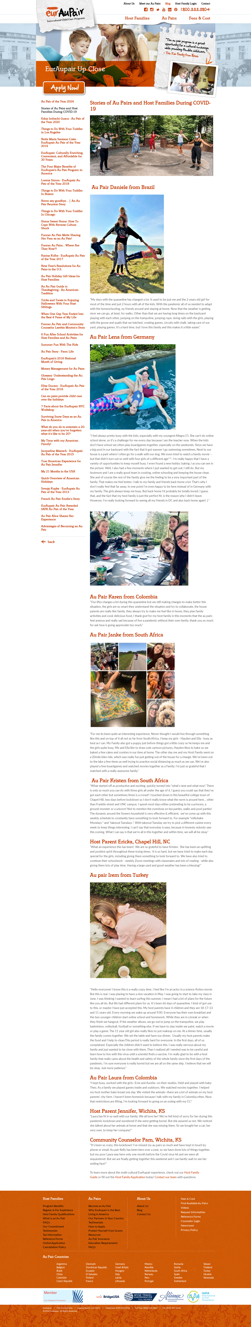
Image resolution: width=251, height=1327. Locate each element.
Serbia (177, 1267)
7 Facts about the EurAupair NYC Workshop (63, 408)
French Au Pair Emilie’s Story (60, 499)
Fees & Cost (199, 18)
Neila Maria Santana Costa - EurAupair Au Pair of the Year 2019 (60, 143)
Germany (120, 1264)
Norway (149, 1274)
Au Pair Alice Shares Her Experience (57, 517)
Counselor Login (190, 1221)
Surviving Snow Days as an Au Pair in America (61, 418)
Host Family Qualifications (58, 1214)
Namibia (149, 1267)
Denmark (91, 1264)
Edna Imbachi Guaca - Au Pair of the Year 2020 (62, 120)
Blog (167, 3)
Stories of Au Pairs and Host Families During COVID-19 (59, 110)
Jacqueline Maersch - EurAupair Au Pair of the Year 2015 (62, 452)
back (51, 542)
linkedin (169, 9)
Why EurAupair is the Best (104, 1210)
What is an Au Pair (54, 1218)
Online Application (54, 1243)
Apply (64, 88)
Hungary (119, 1271)
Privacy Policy (189, 1230)
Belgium (61, 1267)
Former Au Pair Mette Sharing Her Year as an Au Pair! (60, 236)
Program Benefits (53, 1206)
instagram (152, 9)
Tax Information (52, 1234)
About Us (129, 3)
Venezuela (208, 1278)
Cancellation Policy (54, 1247)
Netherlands (151, 1271)
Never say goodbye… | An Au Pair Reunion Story (60, 202)
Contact (205, 3)
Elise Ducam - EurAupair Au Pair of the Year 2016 (62, 387)
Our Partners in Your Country (106, 1218)
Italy (117, 1274)
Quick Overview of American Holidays (60, 480)
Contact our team (166, 1177)
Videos (185, 1207)
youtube (163, 9)
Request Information (193, 1212)
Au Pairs (169, 18)
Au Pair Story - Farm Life (57, 351)
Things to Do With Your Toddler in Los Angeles (62, 130)
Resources (94, 1234)
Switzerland (180, 1281)
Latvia (118, 1278)
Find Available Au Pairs (194, 1203)
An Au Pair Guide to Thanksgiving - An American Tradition (59, 290)
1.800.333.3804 (195, 9)
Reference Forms (53, 1239)
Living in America (98, 1214)
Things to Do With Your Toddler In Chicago (62, 212)
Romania (178, 1264)
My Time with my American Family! (59, 442)
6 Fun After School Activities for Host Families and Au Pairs (62, 336)
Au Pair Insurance (99, 1239)
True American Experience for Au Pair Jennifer (61, 463)
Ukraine (207, 1274)
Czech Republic (65, 1281)
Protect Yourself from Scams (105, 1230)
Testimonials (50, 1230)
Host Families (137, 18)
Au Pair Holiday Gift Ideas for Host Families (60, 278)
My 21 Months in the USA (58, 471)
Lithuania (120, 1281)
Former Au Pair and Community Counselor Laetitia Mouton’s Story (63, 326)
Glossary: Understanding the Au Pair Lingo (61, 377)
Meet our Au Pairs (150, 3)
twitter (157, 9)
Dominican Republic (96, 1267)
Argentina (62, 1264)
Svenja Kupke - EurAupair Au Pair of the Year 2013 (60, 490)
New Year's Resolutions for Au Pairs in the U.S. (60, 267)
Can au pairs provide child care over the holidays (61, 397)
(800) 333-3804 (150, 1308)
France (89, 1281)
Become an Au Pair (99, 1206)
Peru (147, 1278)
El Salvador (91, 1274)
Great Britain (122, 1267)
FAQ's (46, 1222)
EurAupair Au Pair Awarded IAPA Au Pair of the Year (59, 507)
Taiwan (207, 1264)
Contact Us (144, 1214)
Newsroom (187, 1225)
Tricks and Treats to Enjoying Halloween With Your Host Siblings (60, 304)
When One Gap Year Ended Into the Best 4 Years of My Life (62, 315)
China (59, 1274)
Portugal (149, 1281)
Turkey (206, 1271)
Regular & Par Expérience (58, 1210)
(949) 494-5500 (123, 1308)
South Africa (180, 1271)
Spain (177, 1274)
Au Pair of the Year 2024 (57, 101)
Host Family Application (130, 1177)
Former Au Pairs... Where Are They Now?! (60, 247)
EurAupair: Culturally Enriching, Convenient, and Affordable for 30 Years (62, 156)
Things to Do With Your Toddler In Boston (62, 192)
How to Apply (96, 1226)
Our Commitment (53, 1226)
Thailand (207, 1267)
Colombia (61, 1278)
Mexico (148, 1264)
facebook (146, 9)
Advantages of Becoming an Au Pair (61, 528)
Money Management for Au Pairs (62, 368)
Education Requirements (103, 1243)
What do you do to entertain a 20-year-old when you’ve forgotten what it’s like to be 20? (63, 430)
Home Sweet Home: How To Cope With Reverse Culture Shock (59, 225)
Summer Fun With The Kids (59, 344)
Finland (90, 1278)
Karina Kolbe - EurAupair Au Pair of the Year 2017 (63, 257)
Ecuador (90, 1271)
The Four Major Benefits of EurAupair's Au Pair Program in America (61, 170)
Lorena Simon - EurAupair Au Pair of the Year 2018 (60, 182)
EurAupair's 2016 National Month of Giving (58, 360)
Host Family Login (186, 3)
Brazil (59, 1271)
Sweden (178, 1278)
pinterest (175, 9)
